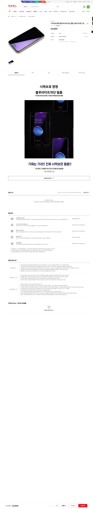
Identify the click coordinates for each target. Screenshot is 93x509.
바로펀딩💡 (56, 11)
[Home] (8, 16)
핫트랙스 (25, 6)
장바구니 (73, 505)
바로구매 (83, 505)
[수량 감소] (48, 505)
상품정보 (16, 73)
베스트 (40, 11)
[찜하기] (57, 505)
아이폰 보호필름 (31, 16)
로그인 (71, 1)
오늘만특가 (28, 11)
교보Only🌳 (71, 11)
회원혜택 (74, 1)
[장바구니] (84, 6)
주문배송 (80, 1)
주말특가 (35, 11)
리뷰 (33, 73)
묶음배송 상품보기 (73, 41)
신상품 (45, 11)
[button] (87, 23)
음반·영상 (22, 11)
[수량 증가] (52, 505)
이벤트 (50, 11)
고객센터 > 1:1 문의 (53, 268)
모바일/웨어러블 (22, 16)
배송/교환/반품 (65, 73)
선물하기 (64, 505)
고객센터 (88, 1)
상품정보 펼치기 (48, 178)
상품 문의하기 (86, 192)
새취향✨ (15, 11)
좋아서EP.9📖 (63, 11)
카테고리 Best (81, 73)
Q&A (49, 73)
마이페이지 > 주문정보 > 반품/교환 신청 (28, 268)
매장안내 (84, 1)
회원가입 (67, 1)
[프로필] (88, 6)
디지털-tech (13, 16)
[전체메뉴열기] (9, 11)
